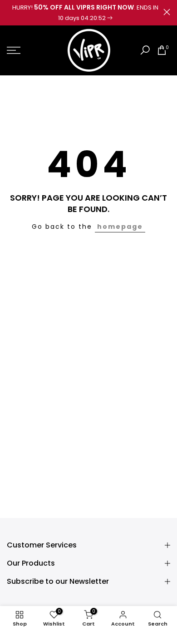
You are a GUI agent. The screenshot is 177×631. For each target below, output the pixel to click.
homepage (120, 226)
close (166, 12)
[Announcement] (85, 12)
